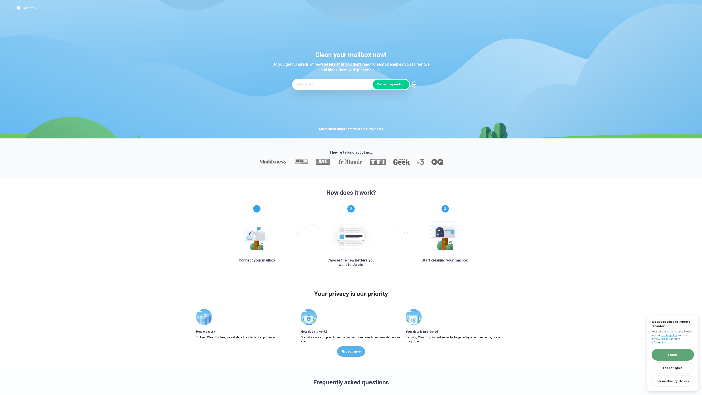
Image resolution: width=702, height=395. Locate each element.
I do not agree (672, 368)
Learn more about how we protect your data (351, 129)
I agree (673, 355)
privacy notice (660, 339)
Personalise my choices (672, 381)
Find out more (351, 351)
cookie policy (669, 335)
